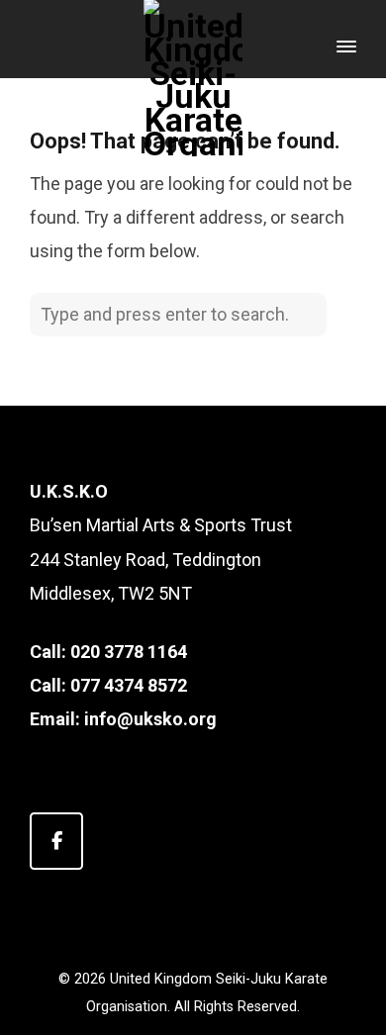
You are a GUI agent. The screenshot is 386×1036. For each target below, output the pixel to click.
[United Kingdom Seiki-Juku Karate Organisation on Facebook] (56, 841)
